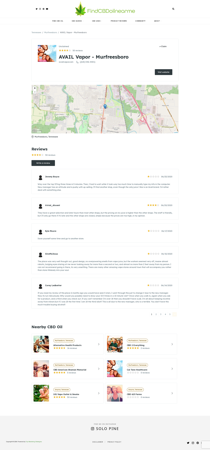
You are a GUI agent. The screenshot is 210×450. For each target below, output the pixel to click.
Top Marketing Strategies (34, 441)
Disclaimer (97, 442)
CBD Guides (77, 21)
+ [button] (35, 88)
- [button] (35, 91)
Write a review (43, 163)
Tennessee (36, 32)
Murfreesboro (50, 32)
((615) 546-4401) (87, 62)
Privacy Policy (114, 442)
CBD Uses (96, 21)
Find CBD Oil (57, 21)
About (157, 21)
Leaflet (176, 132)
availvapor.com (66, 62)
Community (140, 21)
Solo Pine (107, 428)
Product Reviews (119, 21)
